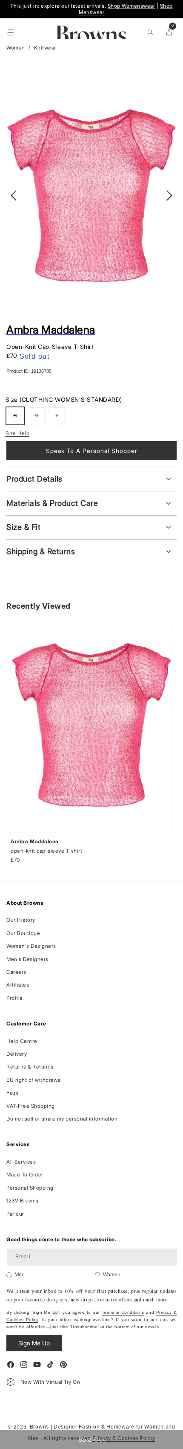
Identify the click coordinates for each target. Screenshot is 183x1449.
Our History (20, 920)
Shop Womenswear (131, 6)
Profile (14, 998)
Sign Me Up (34, 1343)
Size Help (18, 433)
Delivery (16, 1054)
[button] (10, 32)
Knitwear (45, 47)
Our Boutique (23, 933)
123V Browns (22, 1200)
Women (15, 47)
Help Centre (21, 1041)
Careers (16, 972)
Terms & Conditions (123, 1312)
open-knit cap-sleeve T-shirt (46, 851)
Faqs (12, 1092)
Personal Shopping (30, 1188)
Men (19, 1274)
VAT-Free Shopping (30, 1106)
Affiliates (17, 984)
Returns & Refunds (30, 1066)
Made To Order (24, 1174)
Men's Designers (27, 959)
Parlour (15, 1214)
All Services (21, 1162)
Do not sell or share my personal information (61, 1118)
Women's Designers (31, 946)
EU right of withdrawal (34, 1080)
